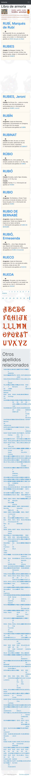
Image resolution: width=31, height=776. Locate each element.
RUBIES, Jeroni (14, 97)
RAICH (19, 379)
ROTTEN (6, 713)
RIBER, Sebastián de (20, 508)
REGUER (10, 460)
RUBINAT (10, 135)
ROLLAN (23, 653)
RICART (19, 518)
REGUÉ (6, 460)
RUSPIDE (28, 761)
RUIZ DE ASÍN (5, 751)
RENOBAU (20, 477)
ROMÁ (27, 653)
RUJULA (19, 755)
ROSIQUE (11, 705)
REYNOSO (15, 493)
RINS (26, 535)
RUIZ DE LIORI (9, 757)
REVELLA (24, 487)
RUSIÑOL (19, 761)
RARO (22, 427)
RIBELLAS (24, 498)
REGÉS (19, 458)
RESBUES (19, 481)
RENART (10, 477)
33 (28, 298)
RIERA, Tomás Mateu (10, 531)
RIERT (14, 529)
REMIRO (27, 462)
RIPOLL (6, 539)
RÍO (5, 537)
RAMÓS (19, 419)
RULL (22, 755)
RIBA (18, 495)
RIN (22, 535)
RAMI (27, 394)
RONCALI (24, 666)
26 (3, 298)
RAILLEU (23, 379)
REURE (14, 487)
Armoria (4, 2)
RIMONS (14, 535)
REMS (27, 468)
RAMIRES (6, 400)
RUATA (10, 728)
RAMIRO (6, 408)
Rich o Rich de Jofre (5, 523)
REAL (13, 442)
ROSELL (23, 689)
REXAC (10, 489)
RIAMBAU (6, 495)
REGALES (6, 458)
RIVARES (14, 558)
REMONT (23, 468)
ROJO (5, 653)
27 (6, 298)
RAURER (27, 439)
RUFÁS (19, 747)
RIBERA (23, 506)
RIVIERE (27, 566)
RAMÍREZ (10, 400)
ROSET (6, 699)
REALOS (27, 442)
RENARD (6, 477)
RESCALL (24, 481)
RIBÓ (18, 512)
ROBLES (14, 574)
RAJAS (19, 385)
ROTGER (14, 707)
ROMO (19, 666)
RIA (22, 493)
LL (11, 326)
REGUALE (24, 458)
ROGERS (23, 639)
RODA (5, 624)
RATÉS (10, 439)
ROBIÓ (27, 568)
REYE (27, 489)
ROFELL (6, 639)
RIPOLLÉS (20, 539)
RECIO (19, 456)
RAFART (10, 375)
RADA (27, 369)
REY (22, 489)
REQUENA (11, 479)
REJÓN (27, 460)
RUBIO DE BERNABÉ (10, 213)
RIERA (5, 529)
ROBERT (10, 568)
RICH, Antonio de (10, 521)
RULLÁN (6, 761)
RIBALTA (23, 495)
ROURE (14, 713)
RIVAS (18, 558)
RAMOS (14, 419)
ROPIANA (6, 670)
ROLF (18, 653)
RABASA (6, 369)
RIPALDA (19, 537)
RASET (6, 433)
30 (17, 298)
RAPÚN (19, 427)
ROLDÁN (10, 653)
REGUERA (15, 460)
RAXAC (19, 441)
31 (20, 298)
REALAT (19, 442)
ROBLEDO (11, 574)
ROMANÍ (27, 655)
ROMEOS (19, 660)
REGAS (14, 458)
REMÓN (19, 468)
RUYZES (14, 763)
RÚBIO (8, 154)
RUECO (8, 257)
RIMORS (19, 535)
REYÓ (18, 493)
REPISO (27, 477)
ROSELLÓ (11, 693)
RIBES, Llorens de (10, 514)
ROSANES (15, 689)
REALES (23, 442)
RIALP (27, 493)
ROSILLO (23, 699)
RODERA (23, 624)
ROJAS (23, 645)
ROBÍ (18, 568)
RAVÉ (5, 441)
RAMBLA (19, 394)
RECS (22, 456)
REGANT (10, 458)
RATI (13, 439)
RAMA (14, 394)
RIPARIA (23, 537)
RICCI (22, 518)
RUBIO (8, 192)
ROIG (5, 645)
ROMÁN (19, 655)
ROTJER (23, 707)
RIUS (9, 554)
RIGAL (18, 529)
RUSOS (23, 761)
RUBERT (19, 728)
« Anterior (4, 292)
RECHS (14, 456)
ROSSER (23, 705)
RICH (26, 518)
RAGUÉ (6, 379)
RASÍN (14, 433)
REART (6, 448)
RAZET (6, 442)
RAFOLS (23, 375)
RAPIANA (15, 427)
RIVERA (10, 566)
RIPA (13, 537)
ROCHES (19, 618)
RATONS (19, 439)
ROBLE (6, 574)
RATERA (27, 433)
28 (10, 298)
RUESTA (14, 747)
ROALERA (6, 568)
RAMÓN (23, 408)
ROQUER (10, 670)
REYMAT (6, 493)
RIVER (5, 566)
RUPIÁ (10, 761)
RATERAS (6, 439)
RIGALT (23, 529)
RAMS (23, 419)
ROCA (10, 576)
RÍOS (9, 537)
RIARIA (10, 495)
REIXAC (23, 460)
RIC (5, 518)
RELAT (6, 462)
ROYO (18, 720)
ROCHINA (24, 618)
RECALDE (6, 456)
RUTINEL (6, 763)
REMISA (6, 468)
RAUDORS (24, 439)
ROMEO (10, 660)
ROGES (27, 639)
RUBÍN (8, 116)
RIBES (27, 506)
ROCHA (6, 618)
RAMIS (10, 408)
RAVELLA (15, 441)
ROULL (10, 713)
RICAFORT (11, 518)
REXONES (20, 489)
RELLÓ (14, 462)
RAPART (27, 419)
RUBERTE (24, 728)
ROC (5, 576)
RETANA (27, 481)
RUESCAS (7, 747)
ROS (18, 670)
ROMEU (6, 666)
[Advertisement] (15, 76)
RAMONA (11, 419)
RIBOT (27, 512)
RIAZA (14, 495)
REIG (18, 460)
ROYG (14, 720)
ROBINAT (23, 568)
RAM (22, 385)
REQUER (14, 479)
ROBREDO (24, 574)
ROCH (23, 610)
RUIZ (26, 747)
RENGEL (14, 477)
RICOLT (23, 520)
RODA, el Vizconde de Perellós (11, 628)
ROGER (10, 639)
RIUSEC (14, 554)
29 (13, 298)
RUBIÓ (8, 171)
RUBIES (8, 46)
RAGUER (14, 379)
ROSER (27, 693)
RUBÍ (26, 728)
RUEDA (8, 275)
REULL (6, 487)
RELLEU (10, 462)
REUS (18, 487)
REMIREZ (19, 462)
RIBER (14, 506)
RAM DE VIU (5, 396)
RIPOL (27, 537)
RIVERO (14, 566)
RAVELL (10, 441)
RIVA (5, 558)
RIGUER (6, 535)
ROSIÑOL (28, 699)
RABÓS (19, 369)
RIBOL (23, 512)
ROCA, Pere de (14, 583)
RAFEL (14, 375)
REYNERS (11, 493)
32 (24, 298)
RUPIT (14, 761)
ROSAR (19, 689)
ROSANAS (11, 689)
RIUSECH (19, 554)
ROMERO (23, 660)
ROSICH (14, 699)
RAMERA (23, 394)
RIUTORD (28, 554)
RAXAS (23, 441)
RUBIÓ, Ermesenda (11, 236)
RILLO (9, 535)
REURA (10, 487)
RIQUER (27, 539)
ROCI (26, 618)
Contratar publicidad (24, 774)
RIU (9, 543)
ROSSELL (15, 705)
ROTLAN (28, 707)
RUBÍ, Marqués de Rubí (14, 25)
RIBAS (5, 498)
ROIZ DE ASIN (13, 647)
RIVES (23, 566)
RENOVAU (24, 477)
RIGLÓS (27, 529)
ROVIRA (19, 713)
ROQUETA (15, 670)
